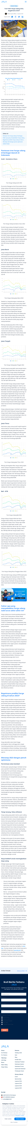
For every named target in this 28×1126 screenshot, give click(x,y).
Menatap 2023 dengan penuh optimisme (13, 141)
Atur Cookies (14, 1122)
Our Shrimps (4, 1052)
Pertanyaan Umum (19, 1071)
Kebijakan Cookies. (19, 1115)
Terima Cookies (20, 1119)
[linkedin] (22, 16)
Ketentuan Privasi (19, 1066)
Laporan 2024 (18, 1085)
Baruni (2, 1062)
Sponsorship (18, 1079)
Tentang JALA (18, 1052)
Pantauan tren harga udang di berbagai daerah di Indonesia (12, 136)
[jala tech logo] (4, 1)
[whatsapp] (12, 16)
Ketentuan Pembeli (19, 1062)
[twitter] (19, 16)
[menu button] (26, 2)
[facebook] (15, 16)
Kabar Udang (4, 1064)
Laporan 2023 (18, 1088)
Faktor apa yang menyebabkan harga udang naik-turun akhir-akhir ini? (13, 138)
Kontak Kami (18, 1059)
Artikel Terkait (6, 143)
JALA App (3, 1060)
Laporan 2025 (18, 1083)
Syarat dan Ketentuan (20, 1068)
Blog (16, 1057)
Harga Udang (4, 1067)
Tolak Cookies (8, 1119)
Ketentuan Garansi (19, 1064)
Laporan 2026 (18, 1081)
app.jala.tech (17, 950)
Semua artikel (21, 971)
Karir (16, 1055)
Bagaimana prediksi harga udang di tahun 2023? (13, 140)
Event (16, 1076)
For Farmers (4, 1055)
